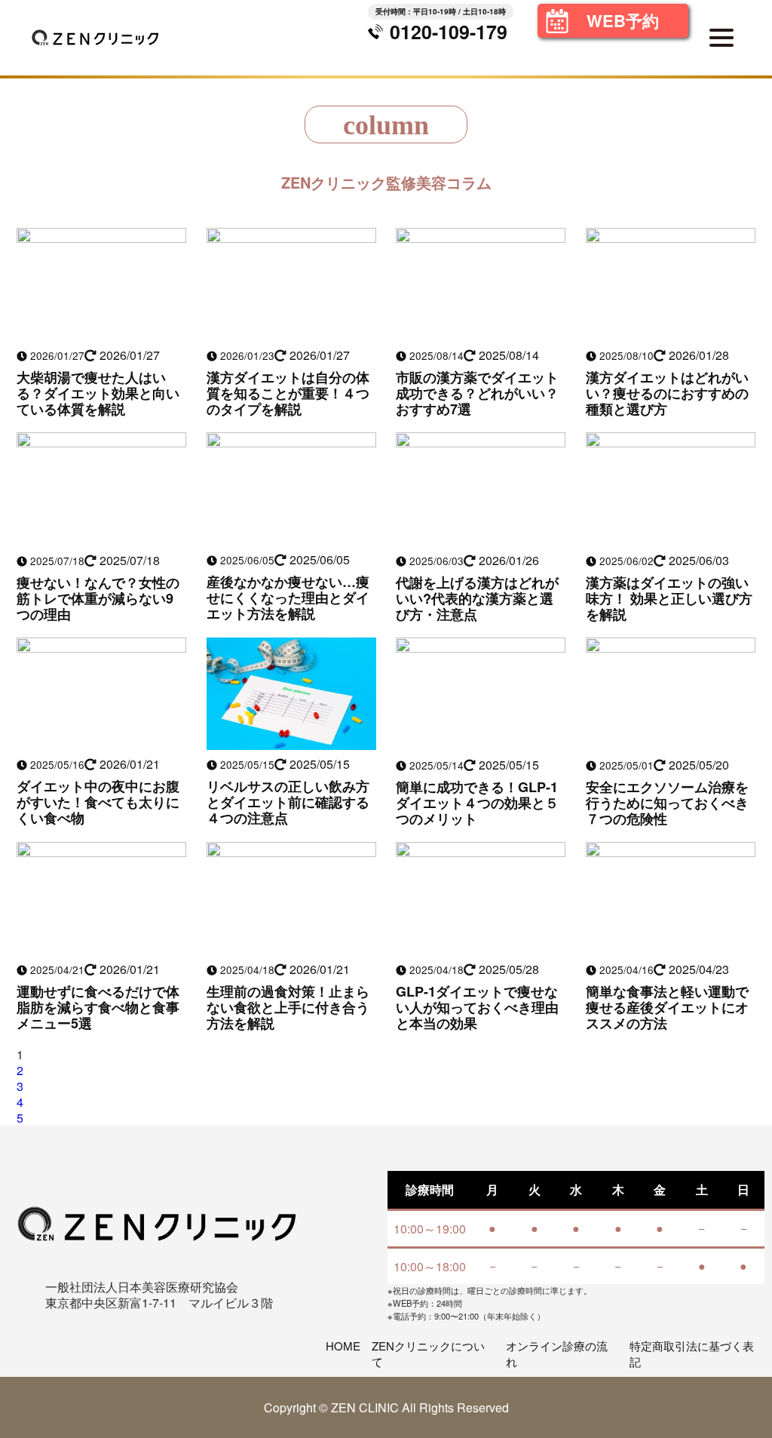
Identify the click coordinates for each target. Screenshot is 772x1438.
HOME (343, 1346)
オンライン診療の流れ (557, 1353)
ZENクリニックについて (428, 1353)
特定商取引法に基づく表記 (692, 1353)
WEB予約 (623, 20)
